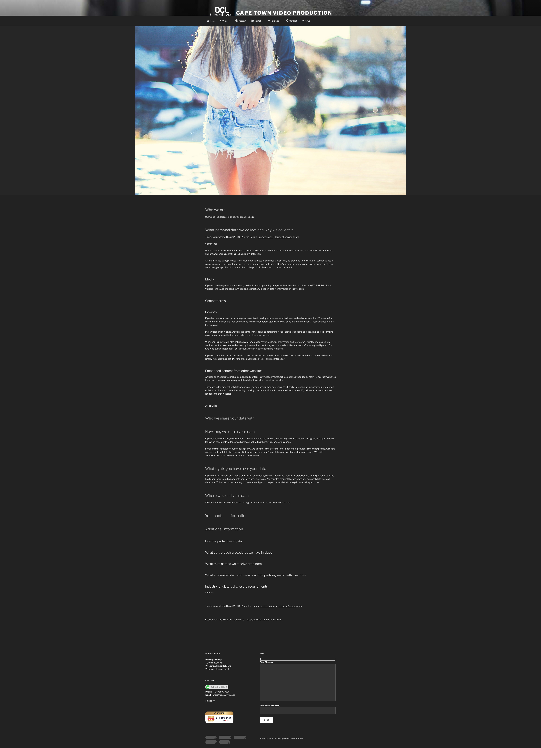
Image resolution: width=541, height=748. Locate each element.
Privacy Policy (265, 237)
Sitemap (209, 592)
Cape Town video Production (284, 13)
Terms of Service (283, 237)
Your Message (266, 662)
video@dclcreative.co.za (224, 695)
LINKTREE (210, 701)
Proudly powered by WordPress (289, 738)
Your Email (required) (270, 705)
